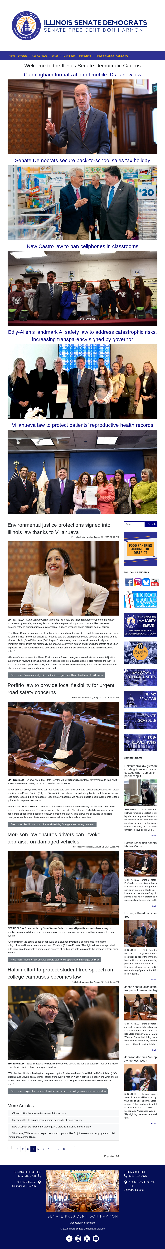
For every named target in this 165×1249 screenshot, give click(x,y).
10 (64, 1149)
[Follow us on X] (88, 1237)
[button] (23, 56)
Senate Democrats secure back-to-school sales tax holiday (82, 160)
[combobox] (134, 524)
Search (151, 524)
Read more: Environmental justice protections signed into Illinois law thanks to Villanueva (57, 675)
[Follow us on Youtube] (96, 1237)
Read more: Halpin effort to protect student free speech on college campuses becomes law (58, 1091)
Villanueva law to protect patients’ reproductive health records (82, 425)
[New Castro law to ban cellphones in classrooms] (82, 288)
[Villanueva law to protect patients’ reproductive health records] (82, 471)
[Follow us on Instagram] (137, 582)
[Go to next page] (69, 1147)
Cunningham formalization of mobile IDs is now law (82, 75)
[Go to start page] (10, 1147)
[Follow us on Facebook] (129, 582)
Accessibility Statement (82, 1222)
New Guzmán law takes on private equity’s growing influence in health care (51, 1126)
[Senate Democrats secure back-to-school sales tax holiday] (82, 202)
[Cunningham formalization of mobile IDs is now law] (82, 116)
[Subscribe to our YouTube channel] (154, 582)
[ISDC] (81, 25)
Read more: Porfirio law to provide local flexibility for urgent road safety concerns (53, 824)
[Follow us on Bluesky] (146, 582)
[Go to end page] (73, 1147)
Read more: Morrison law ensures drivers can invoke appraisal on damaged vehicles (55, 959)
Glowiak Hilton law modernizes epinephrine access (39, 1113)
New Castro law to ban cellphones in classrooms (82, 246)
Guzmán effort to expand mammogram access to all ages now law (47, 1120)
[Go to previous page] (13, 1147)
